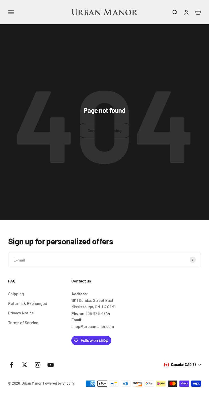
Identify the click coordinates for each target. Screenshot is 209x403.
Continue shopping (104, 130)
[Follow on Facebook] (11, 364)
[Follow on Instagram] (37, 364)
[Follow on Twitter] (24, 364)
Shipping (16, 293)
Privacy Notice (21, 312)
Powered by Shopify (59, 383)
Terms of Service (23, 322)
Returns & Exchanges (27, 303)
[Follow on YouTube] (50, 364)
